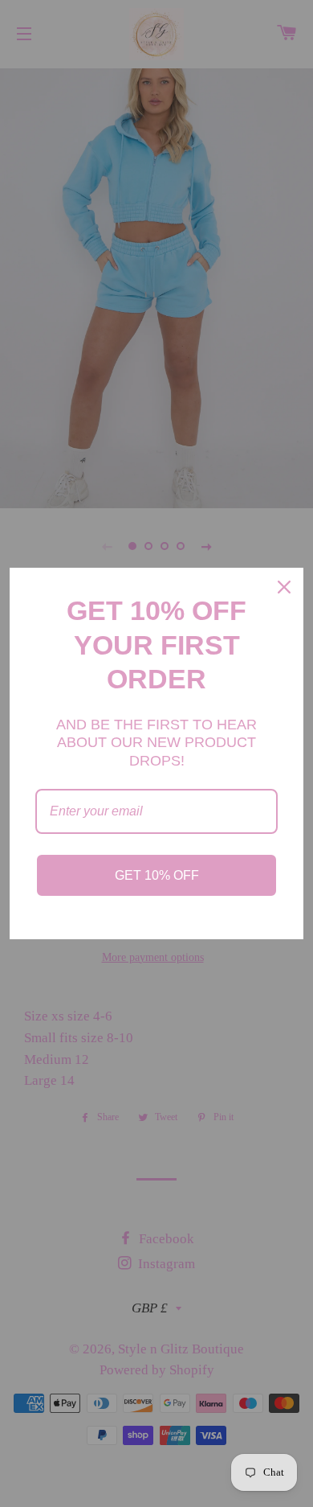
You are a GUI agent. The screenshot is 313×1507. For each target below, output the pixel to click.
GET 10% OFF (157, 875)
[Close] (284, 587)
